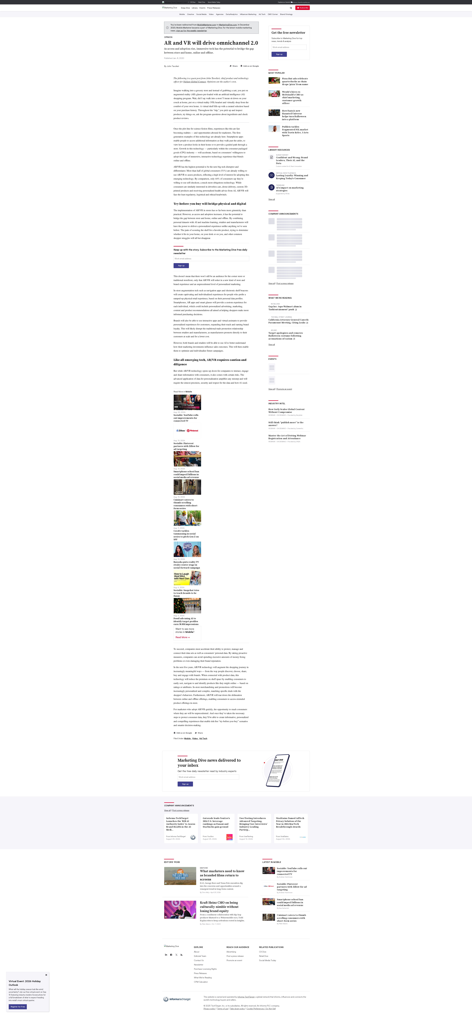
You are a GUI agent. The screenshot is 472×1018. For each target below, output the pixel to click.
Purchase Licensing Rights (205, 969)
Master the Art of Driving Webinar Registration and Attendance (287, 437)
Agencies (219, 14)
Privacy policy (209, 1008)
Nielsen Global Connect (194, 81)
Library (195, 8)
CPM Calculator (201, 982)
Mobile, (188, 738)
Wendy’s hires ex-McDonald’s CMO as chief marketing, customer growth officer (292, 97)
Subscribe (304, 8)
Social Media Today (214, 2)
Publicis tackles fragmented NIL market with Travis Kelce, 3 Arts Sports (295, 131)
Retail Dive (201, 2)
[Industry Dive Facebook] (171, 955)
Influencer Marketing (248, 14)
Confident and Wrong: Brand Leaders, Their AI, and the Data (292, 160)
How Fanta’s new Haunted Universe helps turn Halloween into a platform (294, 115)
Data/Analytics (232, 14)
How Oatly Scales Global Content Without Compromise (286, 411)
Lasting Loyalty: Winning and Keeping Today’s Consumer (292, 177)
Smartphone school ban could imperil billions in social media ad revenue (290, 902)
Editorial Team (200, 956)
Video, (195, 738)
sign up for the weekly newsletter (191, 30)
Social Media (201, 14)
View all (271, 199)
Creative (190, 14)
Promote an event (284, 389)
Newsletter (198, 964)
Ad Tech (262, 14)
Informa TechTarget (246, 997)
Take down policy (237, 1008)
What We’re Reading (203, 977)
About (196, 952)
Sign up (181, 265)
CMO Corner (273, 14)
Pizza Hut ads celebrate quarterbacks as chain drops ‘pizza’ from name (295, 81)
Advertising (231, 952)
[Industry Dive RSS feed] (181, 955)
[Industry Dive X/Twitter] (176, 955)
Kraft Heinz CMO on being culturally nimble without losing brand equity (219, 906)
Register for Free (18, 1007)
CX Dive (192, 2)
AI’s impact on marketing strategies (290, 189)
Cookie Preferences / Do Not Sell (261, 1008)
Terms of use (222, 1008)
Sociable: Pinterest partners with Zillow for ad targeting (292, 886)
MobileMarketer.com (206, 24)
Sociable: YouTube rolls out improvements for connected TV (292, 871)
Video (211, 14)
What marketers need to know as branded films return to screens (222, 875)
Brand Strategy (286, 14)
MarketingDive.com (228, 24)
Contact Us (199, 960)
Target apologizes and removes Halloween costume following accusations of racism (285, 335)
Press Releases (213, 8)
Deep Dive (185, 8)
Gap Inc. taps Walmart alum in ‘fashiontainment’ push (285, 308)
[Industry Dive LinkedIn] (166, 955)
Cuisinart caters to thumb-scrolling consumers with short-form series (292, 917)
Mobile (182, 14)
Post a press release (285, 283)
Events (202, 8)
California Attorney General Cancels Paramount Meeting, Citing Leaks (288, 321)
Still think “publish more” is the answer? (285, 424)
